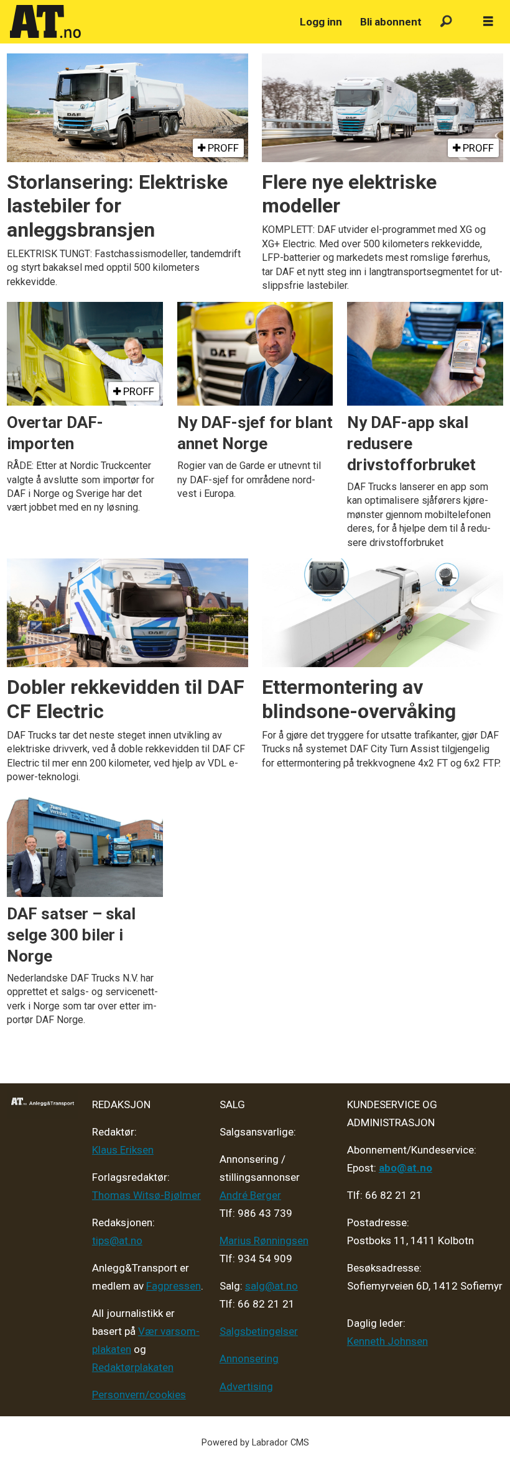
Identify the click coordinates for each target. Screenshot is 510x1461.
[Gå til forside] (147, 22)
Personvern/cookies (139, 1394)
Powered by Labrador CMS (255, 1442)
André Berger (250, 1195)
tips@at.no (117, 1240)
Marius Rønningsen (264, 1240)
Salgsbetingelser (259, 1331)
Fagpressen (173, 1286)
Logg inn (321, 22)
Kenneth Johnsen (387, 1341)
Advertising (246, 1386)
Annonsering (249, 1358)
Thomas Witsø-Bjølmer (146, 1195)
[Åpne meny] (488, 21)
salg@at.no (271, 1286)
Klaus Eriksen (123, 1150)
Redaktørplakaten (133, 1367)
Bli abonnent (391, 22)
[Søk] (446, 22)
